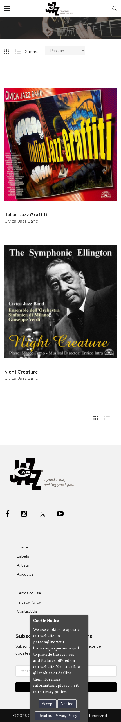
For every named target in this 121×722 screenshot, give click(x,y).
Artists (23, 565)
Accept (47, 703)
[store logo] (60, 8)
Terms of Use (29, 593)
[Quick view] (104, 110)
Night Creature (21, 372)
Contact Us (27, 611)
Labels (23, 556)
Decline (66, 703)
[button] (104, 92)
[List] (20, 50)
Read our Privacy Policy (57, 715)
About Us (25, 574)
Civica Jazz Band (21, 221)
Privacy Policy (29, 602)
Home (22, 547)
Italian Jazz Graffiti (25, 215)
